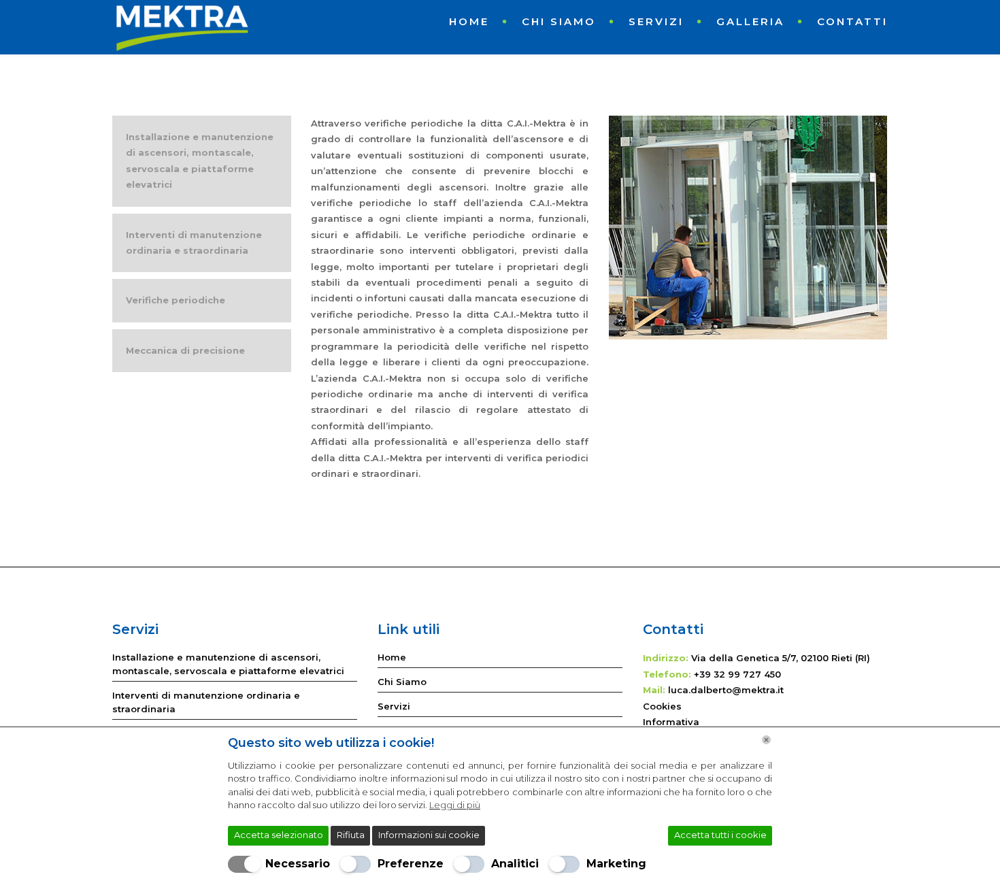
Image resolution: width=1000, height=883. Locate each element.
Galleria (750, 21)
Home (469, 21)
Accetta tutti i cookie (720, 834)
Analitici (515, 863)
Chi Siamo (559, 21)
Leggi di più (454, 804)
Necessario (297, 863)
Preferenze (411, 863)
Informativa (671, 721)
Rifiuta (351, 834)
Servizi (656, 21)
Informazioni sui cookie (429, 834)
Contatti (852, 21)
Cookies (662, 706)
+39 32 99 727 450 (737, 674)
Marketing (616, 863)
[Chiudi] (766, 740)
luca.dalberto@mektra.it (726, 689)
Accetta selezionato (278, 834)
